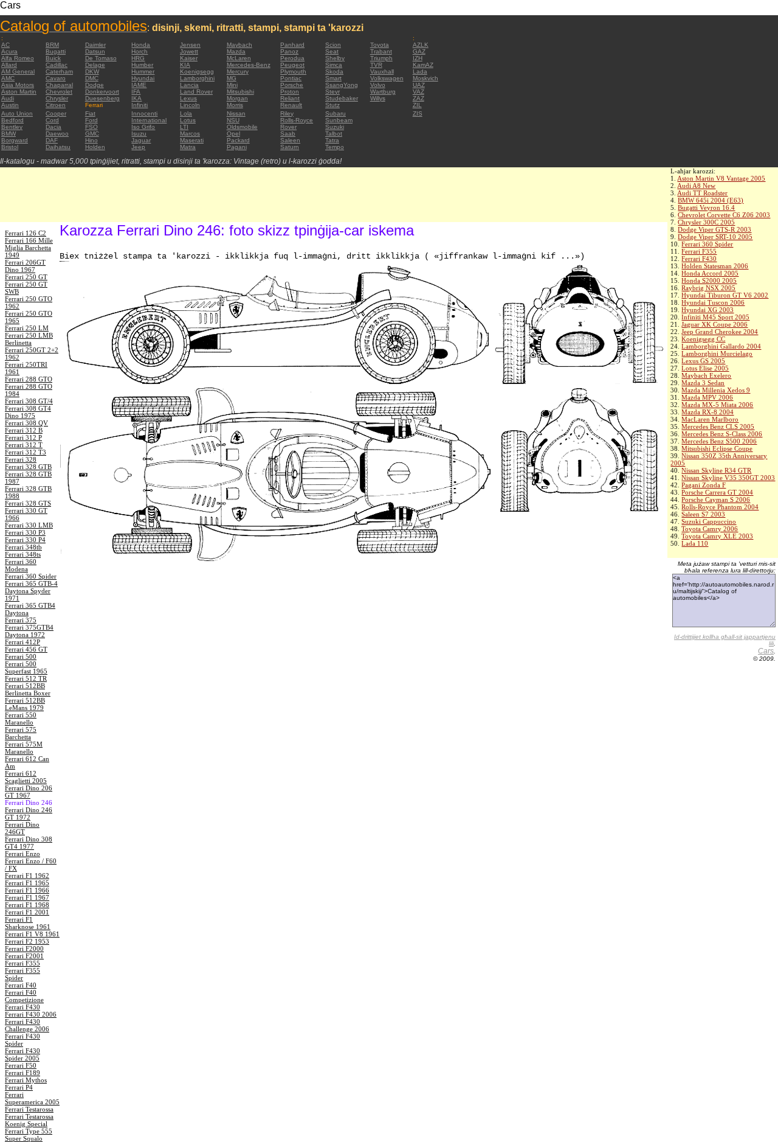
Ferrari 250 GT (26, 276)
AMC (8, 78)
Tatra (332, 140)
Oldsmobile (242, 127)
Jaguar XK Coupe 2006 (714, 324)
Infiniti (139, 105)
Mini (232, 85)
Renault (291, 105)
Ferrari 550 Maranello (20, 718)
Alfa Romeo (17, 58)
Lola (186, 113)
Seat (332, 51)
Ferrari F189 (22, 1072)
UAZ (419, 85)
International (149, 120)
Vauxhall (382, 71)
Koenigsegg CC (703, 339)
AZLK (421, 44)
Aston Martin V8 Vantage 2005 (721, 178)
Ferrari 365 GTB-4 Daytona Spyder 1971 (31, 591)
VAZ (418, 91)
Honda (140, 44)
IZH (417, 58)
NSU (233, 120)
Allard (9, 64)
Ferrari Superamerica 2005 (32, 1098)
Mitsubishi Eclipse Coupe (716, 448)
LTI (184, 127)
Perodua (292, 58)
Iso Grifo (143, 127)
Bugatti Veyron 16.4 (706, 207)
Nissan (236, 113)
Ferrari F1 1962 (27, 875)
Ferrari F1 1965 (27, 882)
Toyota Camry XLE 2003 (717, 536)
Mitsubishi (240, 91)
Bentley (11, 127)
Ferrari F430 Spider (22, 1039)
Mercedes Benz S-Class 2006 (721, 433)
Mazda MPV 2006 (707, 397)
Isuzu (138, 133)
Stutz (332, 105)
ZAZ (418, 98)
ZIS (417, 113)
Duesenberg (102, 98)
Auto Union (17, 113)
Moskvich (425, 78)
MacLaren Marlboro (709, 419)
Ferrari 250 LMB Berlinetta (29, 339)
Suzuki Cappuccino (708, 521)
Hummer (142, 71)
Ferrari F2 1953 (27, 941)
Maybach (239, 44)
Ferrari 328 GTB (28, 466)
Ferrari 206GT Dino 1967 (25, 266)
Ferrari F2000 (24, 948)
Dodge (94, 85)
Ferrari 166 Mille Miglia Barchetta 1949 (29, 248)
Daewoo (57, 133)
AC (5, 44)
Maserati (192, 140)
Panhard (292, 44)
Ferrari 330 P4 (25, 539)
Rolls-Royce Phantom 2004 (720, 506)
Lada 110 (694, 543)
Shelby (335, 58)
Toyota (379, 44)
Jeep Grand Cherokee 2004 (719, 331)
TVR (376, 64)
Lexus (188, 98)
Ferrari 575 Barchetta (20, 733)
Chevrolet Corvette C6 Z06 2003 (724, 214)
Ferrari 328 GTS (28, 503)
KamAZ (423, 64)
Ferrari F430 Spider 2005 (22, 1054)
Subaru (335, 113)
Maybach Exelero (706, 375)
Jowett (189, 51)
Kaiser (189, 58)
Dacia (53, 127)
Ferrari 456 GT (26, 649)
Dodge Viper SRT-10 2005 (715, 236)
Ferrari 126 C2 (25, 233)
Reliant (290, 98)
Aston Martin (18, 91)
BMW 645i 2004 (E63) (710, 200)
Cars (766, 651)
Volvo (377, 85)
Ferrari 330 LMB (29, 525)
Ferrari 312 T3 (25, 452)
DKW (92, 71)
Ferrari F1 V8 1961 (32, 934)
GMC (92, 133)
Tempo (334, 147)
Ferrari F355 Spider (22, 974)
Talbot (333, 133)
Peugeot (292, 64)
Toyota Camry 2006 (709, 528)
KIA (185, 64)
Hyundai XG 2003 (707, 309)
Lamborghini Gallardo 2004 (721, 346)
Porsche (291, 85)
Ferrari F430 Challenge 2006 (27, 1025)
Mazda (236, 51)
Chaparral (59, 85)
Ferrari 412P (22, 642)
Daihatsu (58, 147)
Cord (52, 120)
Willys (377, 98)
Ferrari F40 (20, 985)
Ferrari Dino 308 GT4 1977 (28, 842)
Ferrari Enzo (22, 853)
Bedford (12, 120)
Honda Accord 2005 (709, 273)
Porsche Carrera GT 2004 (717, 492)
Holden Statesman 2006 (714, 266)
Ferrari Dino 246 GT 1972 (28, 813)
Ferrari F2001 (24, 955)
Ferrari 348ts (23, 554)
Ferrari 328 (20, 459)
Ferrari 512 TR (26, 678)
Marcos (190, 133)
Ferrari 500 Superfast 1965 (26, 667)
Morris (235, 105)
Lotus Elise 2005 (705, 368)
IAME (138, 85)
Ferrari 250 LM (27, 328)
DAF (52, 140)
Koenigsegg (197, 71)
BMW (8, 133)
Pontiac (290, 78)
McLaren (239, 58)
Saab (287, 133)
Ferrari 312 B (24, 430)
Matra (188, 147)
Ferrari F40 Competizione (24, 996)
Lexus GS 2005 (703, 360)
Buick (53, 58)
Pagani (237, 147)
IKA (136, 98)
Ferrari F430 (699, 258)
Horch (139, 51)
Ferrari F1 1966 (27, 890)
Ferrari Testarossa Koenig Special (29, 1120)
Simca (333, 64)
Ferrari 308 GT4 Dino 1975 (28, 412)
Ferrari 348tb (23, 547)
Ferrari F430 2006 (31, 1014)
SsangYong (341, 85)
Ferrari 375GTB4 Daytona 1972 (29, 631)
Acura (9, 51)
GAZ (419, 51)
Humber (142, 64)
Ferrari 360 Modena (20, 565)
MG (231, 78)
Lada (420, 71)
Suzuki (334, 127)
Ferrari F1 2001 (27, 912)
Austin (10, 105)
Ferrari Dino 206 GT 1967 (28, 791)
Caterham (59, 71)
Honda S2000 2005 (709, 280)
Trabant (381, 51)
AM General (18, 71)
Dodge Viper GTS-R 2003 (714, 229)
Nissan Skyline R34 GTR (716, 470)
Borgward (14, 140)
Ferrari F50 (20, 1065)
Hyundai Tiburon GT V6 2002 (724, 295)
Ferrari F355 (699, 251)
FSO (91, 127)
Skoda (334, 71)
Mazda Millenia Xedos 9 (715, 390)
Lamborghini (197, 78)
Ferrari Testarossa (29, 1109)
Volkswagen (387, 78)
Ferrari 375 (20, 620)
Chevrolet (59, 91)
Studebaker (341, 98)
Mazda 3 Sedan (703, 382)
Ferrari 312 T (24, 444)
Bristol (9, 147)
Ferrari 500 (20, 656)
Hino (91, 140)
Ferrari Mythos (26, 1080)
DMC (91, 78)
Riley (287, 113)
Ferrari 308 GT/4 (29, 401)
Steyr (332, 91)
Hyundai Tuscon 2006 (713, 302)
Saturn (289, 147)
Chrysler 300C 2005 (706, 222)
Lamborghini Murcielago (716, 353)
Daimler (95, 44)
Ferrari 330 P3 (25, 532)
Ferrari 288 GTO (28, 379)
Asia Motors (17, 85)
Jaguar (141, 140)
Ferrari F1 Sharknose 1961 (27, 923)
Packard (238, 140)
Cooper (56, 113)
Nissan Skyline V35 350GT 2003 (728, 477)
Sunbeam (339, 120)
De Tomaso (101, 58)
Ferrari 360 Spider (707, 244)
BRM (52, 44)
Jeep (138, 147)
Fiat (90, 113)
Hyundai (142, 78)
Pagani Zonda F (703, 485)
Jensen (190, 44)
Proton (289, 91)
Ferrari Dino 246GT (22, 828)
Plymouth (293, 71)
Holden (95, 147)
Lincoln (190, 105)
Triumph (381, 58)
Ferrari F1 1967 (27, 897)
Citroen (56, 105)
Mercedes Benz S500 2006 (719, 441)
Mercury (238, 71)
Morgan (237, 98)
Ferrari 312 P (23, 437)
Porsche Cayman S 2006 (715, 499)
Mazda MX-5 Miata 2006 (717, 404)
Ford (91, 120)
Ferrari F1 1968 (27, 904)
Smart (333, 78)
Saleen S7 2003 (703, 514)
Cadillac (56, 64)
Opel (233, 133)
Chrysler (57, 98)
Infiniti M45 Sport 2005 (715, 317)
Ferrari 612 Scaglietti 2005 (26, 777)
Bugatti (56, 51)
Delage (95, 64)
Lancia (189, 85)
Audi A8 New (696, 185)
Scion (333, 44)
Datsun (95, 51)
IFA (135, 91)
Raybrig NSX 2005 (708, 287)
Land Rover (196, 91)
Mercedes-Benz (248, 64)
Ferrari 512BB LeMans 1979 (25, 704)
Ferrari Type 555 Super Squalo (28, 1134)
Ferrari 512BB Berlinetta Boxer (27, 689)
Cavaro (56, 78)
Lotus (188, 120)
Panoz (289, 51)
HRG (138, 58)
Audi (7, 98)
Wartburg (383, 91)
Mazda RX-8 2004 (707, 412)
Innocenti (144, 113)
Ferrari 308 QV (26, 423)
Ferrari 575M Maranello (24, 747)
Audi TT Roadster (702, 193)
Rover (288, 127)
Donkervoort (102, 91)
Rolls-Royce (296, 120)
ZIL (417, 105)
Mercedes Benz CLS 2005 (717, 426)
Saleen (290, 140)
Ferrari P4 (19, 1087)
